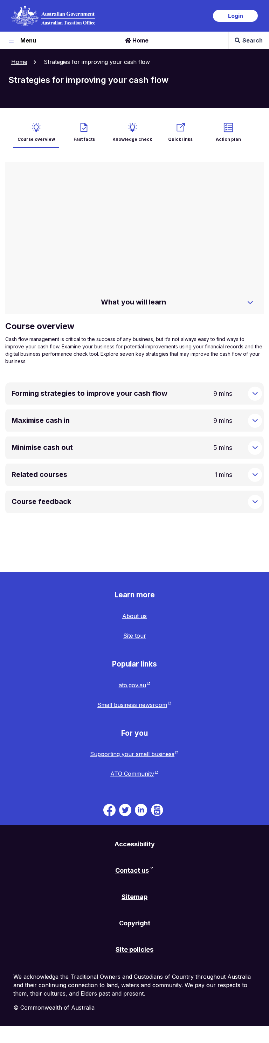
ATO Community (132, 773)
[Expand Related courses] (255, 475)
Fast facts (84, 139)
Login (235, 15)
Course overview (36, 139)
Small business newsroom (132, 704)
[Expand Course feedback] (255, 502)
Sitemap (134, 896)
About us (134, 615)
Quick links (180, 139)
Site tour (134, 635)
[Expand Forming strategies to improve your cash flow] (255, 394)
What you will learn (133, 302)
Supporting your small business (132, 753)
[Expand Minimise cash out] (255, 448)
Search (252, 40)
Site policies (134, 949)
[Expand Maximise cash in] (255, 421)
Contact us (132, 870)
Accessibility (135, 844)
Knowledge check (132, 139)
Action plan (228, 139)
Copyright (134, 923)
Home (140, 40)
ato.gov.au (132, 685)
